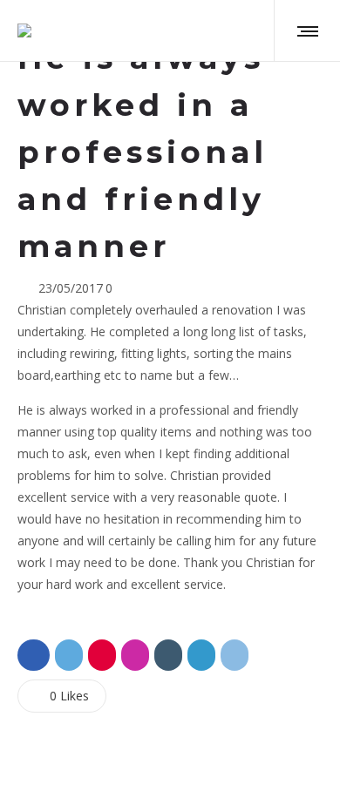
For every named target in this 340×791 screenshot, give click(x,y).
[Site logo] (24, 30)
